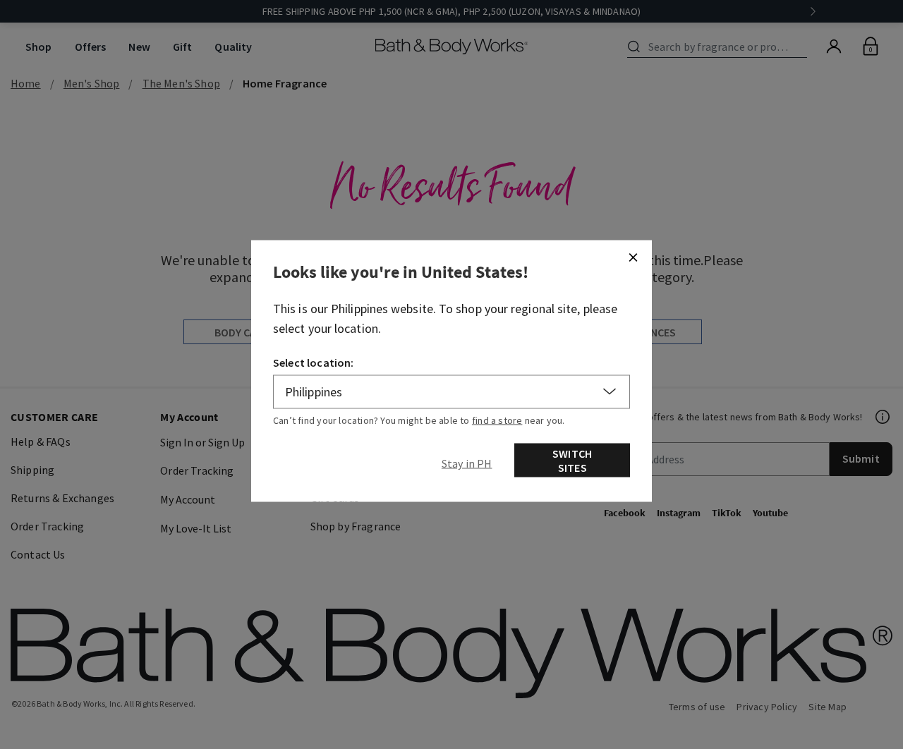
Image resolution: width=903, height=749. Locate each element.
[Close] (633, 257)
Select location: (313, 362)
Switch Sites (572, 460)
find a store (497, 419)
